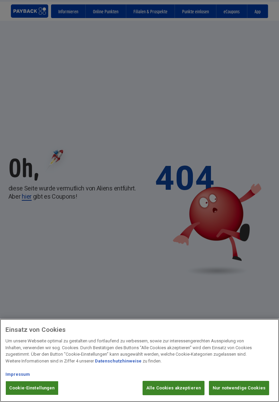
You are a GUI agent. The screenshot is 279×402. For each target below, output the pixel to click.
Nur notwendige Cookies (239, 387)
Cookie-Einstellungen (32, 387)
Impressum (17, 374)
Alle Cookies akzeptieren (173, 387)
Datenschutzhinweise (118, 361)
